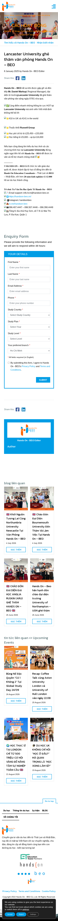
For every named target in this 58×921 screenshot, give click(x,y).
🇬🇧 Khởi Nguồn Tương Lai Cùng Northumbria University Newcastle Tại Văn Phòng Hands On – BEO (15, 526)
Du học (6, 810)
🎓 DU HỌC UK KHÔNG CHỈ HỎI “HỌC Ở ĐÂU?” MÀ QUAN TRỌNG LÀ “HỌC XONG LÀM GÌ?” (42, 755)
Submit (43, 380)
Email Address (15, 286)
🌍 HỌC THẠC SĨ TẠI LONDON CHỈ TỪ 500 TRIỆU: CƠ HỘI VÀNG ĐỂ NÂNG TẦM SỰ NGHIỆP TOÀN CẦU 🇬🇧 (16, 757)
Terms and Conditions (29, 891)
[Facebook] (17, 78)
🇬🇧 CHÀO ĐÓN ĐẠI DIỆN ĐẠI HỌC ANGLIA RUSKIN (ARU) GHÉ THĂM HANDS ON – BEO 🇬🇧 (14, 598)
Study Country (14, 309)
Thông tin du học (21, 810)
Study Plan (13, 321)
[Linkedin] (23, 78)
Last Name (13, 274)
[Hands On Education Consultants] (31, 865)
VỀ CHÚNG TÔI (10, 817)
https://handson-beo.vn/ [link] (20, 196)
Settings (33, 914)
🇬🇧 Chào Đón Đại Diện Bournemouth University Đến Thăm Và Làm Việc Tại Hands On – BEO (41, 526)
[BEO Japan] (31, 873)
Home (6, 15)
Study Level (13, 333)
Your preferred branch (18, 345)
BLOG (45, 810)
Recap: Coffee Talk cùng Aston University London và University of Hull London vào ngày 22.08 (42, 686)
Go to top (49, 801)
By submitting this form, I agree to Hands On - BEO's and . (30, 366)
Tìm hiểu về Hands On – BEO (19, 42)
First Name (13, 262)
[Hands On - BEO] (31, 881)
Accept (9, 914)
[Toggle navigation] (53, 6)
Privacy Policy (28, 366)
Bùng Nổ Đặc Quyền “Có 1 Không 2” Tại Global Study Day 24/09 (14, 682)
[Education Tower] (31, 856)
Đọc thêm (16, 549)
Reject (21, 914)
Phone (11, 298)
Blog (12, 15)
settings (25, 909)
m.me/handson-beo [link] (18, 204)
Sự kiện (36, 810)
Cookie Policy (49, 891)
